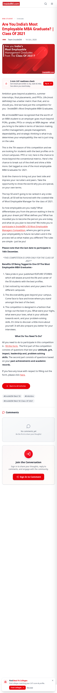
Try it (47, 83)
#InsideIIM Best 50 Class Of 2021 (18, 401)
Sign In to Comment (30, 476)
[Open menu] (52, 3)
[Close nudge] (53, 680)
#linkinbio (29, 396)
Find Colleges (16, 687)
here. (22, 374)
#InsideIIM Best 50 (12, 396)
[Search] (45, 3)
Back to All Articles (18, 386)
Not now (30, 687)
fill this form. (11, 346)
